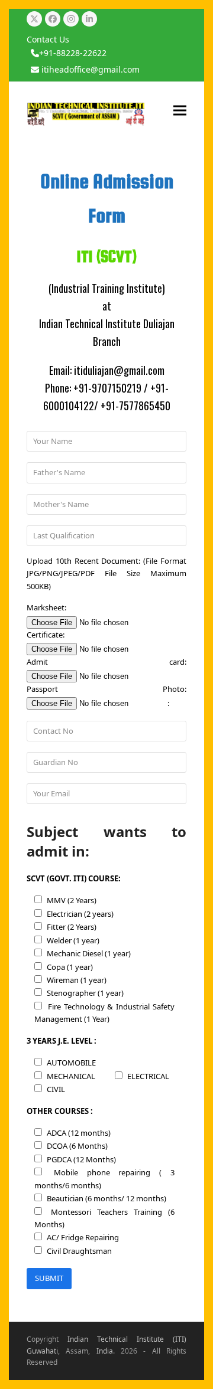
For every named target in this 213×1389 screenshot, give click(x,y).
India (104, 1351)
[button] (179, 110)
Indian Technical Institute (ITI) (126, 1339)
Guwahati (42, 1351)
